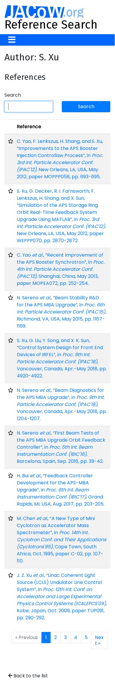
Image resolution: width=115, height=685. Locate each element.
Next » (99, 640)
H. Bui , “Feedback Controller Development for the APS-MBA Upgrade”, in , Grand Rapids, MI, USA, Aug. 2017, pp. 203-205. (60, 489)
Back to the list (30, 675)
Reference (29, 126)
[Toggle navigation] (11, 40)
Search (12, 95)
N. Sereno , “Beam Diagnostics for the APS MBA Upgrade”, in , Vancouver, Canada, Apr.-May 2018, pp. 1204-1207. (62, 404)
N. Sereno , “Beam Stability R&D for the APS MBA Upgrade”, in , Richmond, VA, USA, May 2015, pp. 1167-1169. (61, 311)
